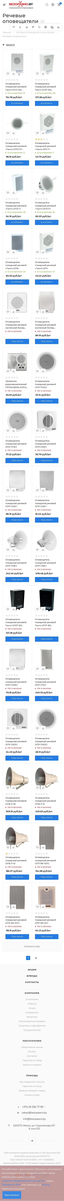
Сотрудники (32, 1012)
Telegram (32, 1140)
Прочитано (11, 1194)
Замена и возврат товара (32, 1090)
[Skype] (52, 27)
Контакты (32, 982)
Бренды (32, 976)
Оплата (32, 1051)
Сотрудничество (32, 1030)
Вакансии (32, 1017)
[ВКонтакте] (14, 27)
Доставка (32, 1056)
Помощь (32, 1075)
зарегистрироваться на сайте (23, 1180)
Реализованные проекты (32, 1021)
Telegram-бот (11, 1184)
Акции (32, 969)
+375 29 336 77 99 (32, 1107)
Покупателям (32, 1041)
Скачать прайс (32, 1095)
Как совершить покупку (32, 1082)
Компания (32, 993)
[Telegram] (26, 27)
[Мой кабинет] (52, 4)
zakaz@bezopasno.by (34, 1112)
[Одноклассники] (20, 27)
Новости (32, 1003)
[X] (33, 27)
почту (46, 1184)
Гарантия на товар (32, 1060)
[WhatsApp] (45, 27)
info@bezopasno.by (34, 1118)
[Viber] (39, 27)
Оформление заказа (32, 1047)
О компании (32, 999)
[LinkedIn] (58, 27)
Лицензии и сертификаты (32, 1025)
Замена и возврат (32, 1064)
